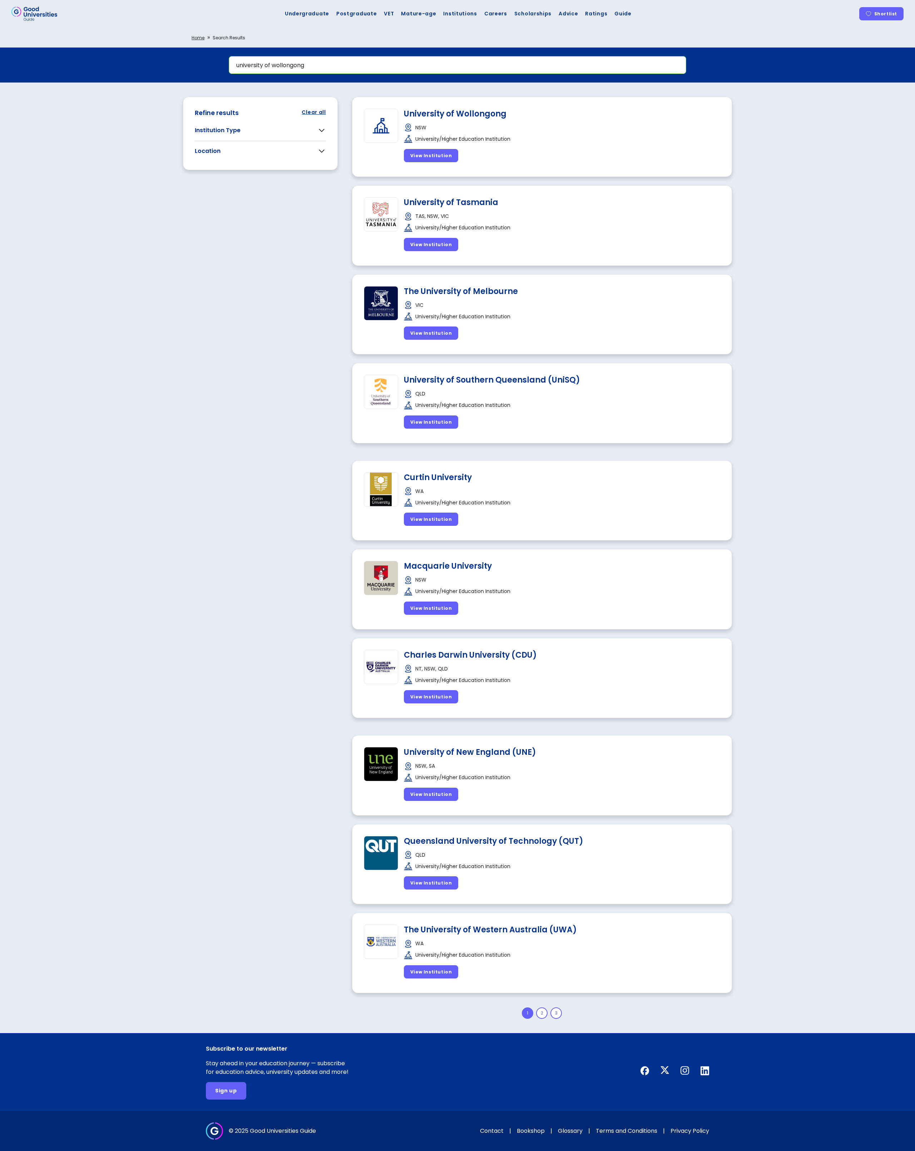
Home (198, 38)
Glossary (570, 1131)
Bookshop (531, 1131)
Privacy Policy (690, 1131)
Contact (492, 1131)
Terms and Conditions (626, 1131)
